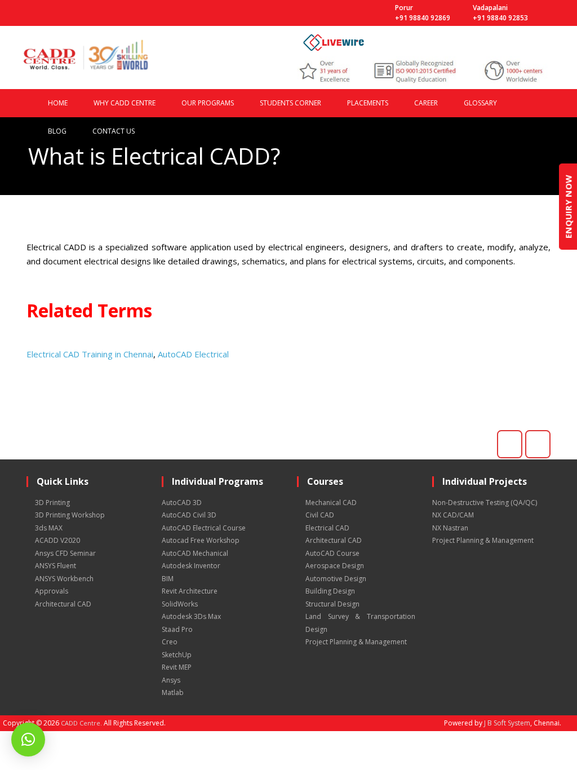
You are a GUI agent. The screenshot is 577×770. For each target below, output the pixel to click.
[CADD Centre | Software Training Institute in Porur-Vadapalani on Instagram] (538, 444)
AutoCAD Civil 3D (189, 515)
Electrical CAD (327, 528)
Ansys (171, 680)
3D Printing (52, 502)
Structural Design (332, 604)
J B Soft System (507, 723)
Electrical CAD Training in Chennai (89, 354)
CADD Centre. (81, 723)
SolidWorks (180, 604)
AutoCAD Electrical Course (204, 528)
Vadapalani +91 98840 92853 (500, 13)
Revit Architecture (190, 591)
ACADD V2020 (57, 540)
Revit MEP (177, 667)
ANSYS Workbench (64, 578)
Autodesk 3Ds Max (191, 616)
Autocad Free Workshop (200, 540)
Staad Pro (177, 629)
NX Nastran (450, 528)
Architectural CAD (63, 604)
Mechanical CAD (331, 502)
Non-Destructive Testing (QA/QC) (484, 502)
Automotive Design (335, 578)
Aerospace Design (334, 565)
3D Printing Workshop (70, 515)
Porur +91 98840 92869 (422, 13)
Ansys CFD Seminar (65, 553)
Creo (169, 642)
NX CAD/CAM (453, 515)
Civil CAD (319, 515)
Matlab (173, 692)
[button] (28, 739)
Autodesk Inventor (191, 565)
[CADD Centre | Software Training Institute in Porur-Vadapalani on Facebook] (509, 444)
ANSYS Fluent (55, 565)
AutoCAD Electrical (193, 354)
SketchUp (177, 655)
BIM (168, 578)
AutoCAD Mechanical (195, 553)
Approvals (51, 591)
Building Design (330, 591)
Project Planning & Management (356, 642)
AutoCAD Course (332, 553)
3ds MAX (49, 528)
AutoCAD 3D (182, 502)
